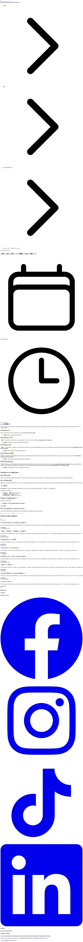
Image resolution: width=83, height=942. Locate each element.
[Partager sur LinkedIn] (7, 424)
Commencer (16, 2)
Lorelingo (6, 940)
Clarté (9, 938)
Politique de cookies (46, 935)
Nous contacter (4, 935)
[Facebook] (41, 678)
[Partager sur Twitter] (6, 424)
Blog (2, 2)
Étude (4, 592)
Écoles (8, 2)
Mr (5, 505)
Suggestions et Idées (11, 935)
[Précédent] (1, 518)
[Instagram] (41, 761)
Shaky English (36, 938)
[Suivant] (1, 587)
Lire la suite (3, 527)
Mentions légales (38, 935)
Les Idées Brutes (23, 938)
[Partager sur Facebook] (5, 424)
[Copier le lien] (9, 424)
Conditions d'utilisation (30, 935)
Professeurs (12, 2)
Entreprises (5, 2)
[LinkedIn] (41, 925)
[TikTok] (41, 843)
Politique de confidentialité (20, 935)
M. (2, 505)
